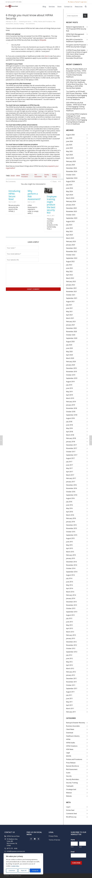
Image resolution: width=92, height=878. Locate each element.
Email (73, 852)
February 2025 (71, 161)
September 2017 (71, 455)
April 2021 (69, 315)
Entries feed (70, 810)
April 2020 (69, 355)
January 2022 (70, 285)
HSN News (69, 749)
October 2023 (70, 215)
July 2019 (69, 385)
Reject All (23, 870)
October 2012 (70, 648)
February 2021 (71, 322)
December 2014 (71, 562)
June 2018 (69, 425)
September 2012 (71, 652)
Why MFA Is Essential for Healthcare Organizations (74, 40)
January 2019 (70, 405)
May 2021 (69, 312)
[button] (85, 16)
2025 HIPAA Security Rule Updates (74, 87)
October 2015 (70, 532)
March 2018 (70, 435)
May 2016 (69, 508)
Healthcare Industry (73, 736)
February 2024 (71, 201)
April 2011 (69, 705)
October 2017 (70, 452)
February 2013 (71, 635)
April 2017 (69, 472)
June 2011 (69, 698)
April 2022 (69, 275)
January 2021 (70, 325)
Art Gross (28, 21)
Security (69, 776)
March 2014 (70, 592)
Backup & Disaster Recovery (75, 723)
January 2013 (70, 638)
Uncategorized (71, 789)
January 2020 (70, 365)
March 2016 (70, 515)
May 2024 (69, 191)
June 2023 (69, 228)
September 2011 (71, 688)
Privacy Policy (53, 836)
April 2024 (69, 195)
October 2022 (70, 255)
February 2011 (71, 712)
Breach (13, 175)
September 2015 (71, 535)
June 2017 (69, 465)
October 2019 (70, 375)
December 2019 (71, 368)
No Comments (30, 23)
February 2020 (71, 362)
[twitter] (38, 838)
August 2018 (70, 418)
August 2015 (70, 538)
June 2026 (69, 141)
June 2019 (69, 388)
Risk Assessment (38, 175)
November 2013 (71, 605)
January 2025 (70, 165)
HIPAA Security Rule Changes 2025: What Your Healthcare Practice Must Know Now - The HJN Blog (76, 83)
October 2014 (70, 568)
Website (69, 796)
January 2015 (70, 558)
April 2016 (69, 512)
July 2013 (69, 618)
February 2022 (71, 281)
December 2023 (71, 208)
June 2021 (69, 308)
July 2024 (69, 185)
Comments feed (71, 814)
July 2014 (69, 578)
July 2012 (69, 655)
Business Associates (73, 726)
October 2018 (70, 412)
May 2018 (69, 428)
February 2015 (71, 555)
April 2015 (69, 548)
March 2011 (70, 708)
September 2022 (71, 258)
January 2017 (70, 482)
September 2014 (71, 572)
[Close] (41, 855)
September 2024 (71, 178)
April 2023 (69, 235)
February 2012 (71, 672)
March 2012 (70, 668)
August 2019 (70, 382)
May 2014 (69, 585)
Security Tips (46, 175)
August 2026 (70, 135)
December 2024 (71, 168)
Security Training (19, 23)
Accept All (35, 870)
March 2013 (70, 632)
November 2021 (71, 291)
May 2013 (69, 625)
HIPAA (35, 21)
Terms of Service (54, 840)
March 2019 (70, 398)
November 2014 (71, 565)
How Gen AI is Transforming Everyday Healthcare (76, 75)
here (46, 56)
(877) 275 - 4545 (12, 848)
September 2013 (71, 612)
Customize (12, 870)
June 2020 (69, 348)
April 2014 (69, 588)
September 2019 (71, 378)
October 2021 (70, 295)
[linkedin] (34, 838)
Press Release (70, 763)
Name (73, 840)
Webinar (69, 793)
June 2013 (69, 622)
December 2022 (71, 248)
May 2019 (69, 392)
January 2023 (70, 245)
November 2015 (71, 528)
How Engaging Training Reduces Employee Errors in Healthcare (76, 97)
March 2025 (70, 158)
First (72, 847)
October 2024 (70, 175)
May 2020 (69, 352)
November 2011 (71, 682)
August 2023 (70, 221)
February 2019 (71, 402)
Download (69, 733)
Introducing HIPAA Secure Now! (14, 195)
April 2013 (69, 628)
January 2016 (70, 522)
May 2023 (69, 231)
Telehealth (69, 786)
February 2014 (71, 595)
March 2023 (70, 238)
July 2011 (69, 695)
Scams (68, 773)
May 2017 (69, 468)
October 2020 (70, 335)
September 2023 (71, 218)
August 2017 (70, 458)
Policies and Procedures (45, 21)
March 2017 (70, 475)
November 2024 (71, 171)
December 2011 (71, 678)
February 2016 (71, 518)
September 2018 (71, 415)
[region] (23, 863)
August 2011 (70, 692)
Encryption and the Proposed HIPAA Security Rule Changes (76, 46)
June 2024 (69, 188)
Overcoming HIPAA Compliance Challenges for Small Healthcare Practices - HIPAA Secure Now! (76, 117)
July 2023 (69, 225)
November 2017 (71, 448)
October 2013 (70, 608)
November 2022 (71, 251)
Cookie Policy (15, 866)
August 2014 (70, 575)
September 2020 (71, 338)
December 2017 (71, 445)
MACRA (68, 756)
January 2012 (70, 675)
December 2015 (71, 525)
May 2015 (69, 545)
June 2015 (69, 542)
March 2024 (70, 198)
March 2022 (70, 278)
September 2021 (71, 298)
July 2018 (69, 422)
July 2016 (69, 502)
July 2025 (69, 145)
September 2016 (71, 495)
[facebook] (31, 838)
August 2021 (70, 301)
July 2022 (69, 265)
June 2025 (69, 148)
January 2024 (70, 205)
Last (80, 847)
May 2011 (69, 702)
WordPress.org (71, 817)
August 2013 (70, 615)
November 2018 (71, 408)
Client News (70, 729)
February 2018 (71, 438)
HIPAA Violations (71, 746)
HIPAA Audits (70, 743)
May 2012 (69, 662)
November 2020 (71, 332)
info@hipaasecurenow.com (16, 851)
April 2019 (69, 395)
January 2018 (70, 442)
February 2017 (71, 478)
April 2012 (69, 665)
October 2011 (70, 685)
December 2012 (71, 642)
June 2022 (69, 268)
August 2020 (70, 342)
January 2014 (70, 598)
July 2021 (69, 305)
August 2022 (70, 261)
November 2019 (71, 372)
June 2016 (69, 505)
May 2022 (69, 271)
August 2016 (70, 498)
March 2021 (70, 318)
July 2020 (69, 345)
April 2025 (69, 155)
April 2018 (69, 432)
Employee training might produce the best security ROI (52, 204)
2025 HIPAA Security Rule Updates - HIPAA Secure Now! (76, 104)
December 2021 (71, 288)
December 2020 (71, 328)
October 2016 (70, 492)
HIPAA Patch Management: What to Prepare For (75, 35)
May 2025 (69, 151)
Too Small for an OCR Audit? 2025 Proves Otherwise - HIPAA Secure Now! (76, 93)
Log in (68, 807)
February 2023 (71, 241)
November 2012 (71, 645)
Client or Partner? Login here (78, 2)
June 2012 (69, 658)
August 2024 (70, 181)
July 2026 (69, 138)
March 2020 (70, 358)
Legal (68, 753)
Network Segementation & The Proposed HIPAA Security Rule (76, 29)
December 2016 (71, 485)
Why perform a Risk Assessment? (34, 195)
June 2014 (69, 582)
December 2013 (71, 602)
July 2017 (69, 462)
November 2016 (71, 488)
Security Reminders (72, 779)
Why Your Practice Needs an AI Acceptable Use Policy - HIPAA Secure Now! (76, 71)
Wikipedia (43, 40)
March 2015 (70, 552)
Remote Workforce (72, 766)
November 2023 (71, 211)
